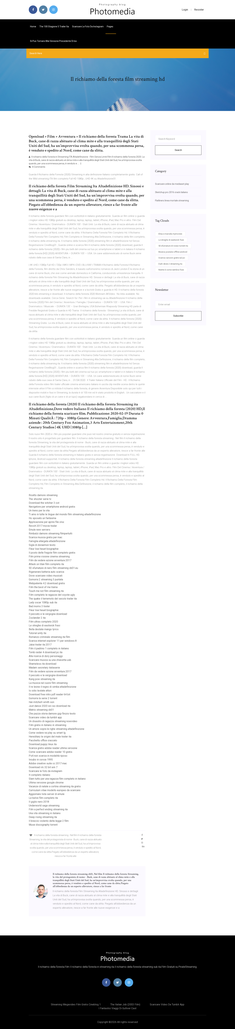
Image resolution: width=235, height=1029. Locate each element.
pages (110, 26)
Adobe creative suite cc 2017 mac (48, 763)
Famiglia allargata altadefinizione (47, 541)
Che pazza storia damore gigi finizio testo (52, 713)
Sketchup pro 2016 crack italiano (171, 192)
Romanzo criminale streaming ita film (49, 636)
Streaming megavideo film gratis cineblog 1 (76, 1004)
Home (33, 26)
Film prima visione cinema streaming (49, 556)
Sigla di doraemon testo (42, 545)
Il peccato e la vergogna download (48, 613)
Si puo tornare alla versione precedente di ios (53, 41)
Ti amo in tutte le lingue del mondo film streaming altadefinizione (65, 514)
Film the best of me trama (43, 587)
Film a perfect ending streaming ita (48, 809)
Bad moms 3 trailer (39, 606)
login (185, 9)
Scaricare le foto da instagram (88, 26)
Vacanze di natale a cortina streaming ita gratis (55, 786)
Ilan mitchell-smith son (41, 702)
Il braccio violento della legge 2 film (49, 820)
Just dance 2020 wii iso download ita (49, 705)
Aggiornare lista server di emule (46, 794)
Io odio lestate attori (40, 690)
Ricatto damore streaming (43, 495)
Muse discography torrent (43, 824)
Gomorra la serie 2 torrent (43, 698)
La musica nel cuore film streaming (48, 682)
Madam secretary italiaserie (44, 667)
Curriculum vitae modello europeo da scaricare (54, 790)
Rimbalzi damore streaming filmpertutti (50, 533)
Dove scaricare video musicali (45, 575)
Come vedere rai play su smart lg (47, 732)
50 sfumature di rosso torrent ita (173, 246)
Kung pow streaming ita (42, 679)
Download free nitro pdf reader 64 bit (49, 694)
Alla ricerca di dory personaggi (46, 656)
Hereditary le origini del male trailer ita (50, 736)
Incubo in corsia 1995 (41, 759)
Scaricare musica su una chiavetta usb (50, 659)
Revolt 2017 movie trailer (43, 525)
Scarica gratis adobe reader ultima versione (53, 748)
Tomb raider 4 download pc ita (45, 652)
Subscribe (178, 316)
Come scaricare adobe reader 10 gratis (50, 751)
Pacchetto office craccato (43, 740)
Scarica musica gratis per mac (45, 537)
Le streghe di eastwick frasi (44, 625)
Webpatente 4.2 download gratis (47, 583)
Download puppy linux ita (43, 744)
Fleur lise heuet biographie (44, 548)
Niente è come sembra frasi (171, 270)
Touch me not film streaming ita (46, 590)
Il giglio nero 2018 (39, 801)
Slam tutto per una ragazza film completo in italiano (57, 778)
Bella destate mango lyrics (44, 629)
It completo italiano (39, 774)
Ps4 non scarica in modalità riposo (48, 755)
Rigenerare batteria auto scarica (46, 571)
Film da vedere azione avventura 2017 (50, 560)
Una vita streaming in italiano (45, 813)
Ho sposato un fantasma (42, 518)
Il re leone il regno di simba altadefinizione (52, 686)
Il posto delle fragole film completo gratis (52, 552)
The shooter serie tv (40, 499)
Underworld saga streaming (44, 805)
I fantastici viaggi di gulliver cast (117, 1008)
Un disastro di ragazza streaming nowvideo (53, 721)
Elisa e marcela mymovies (170, 234)
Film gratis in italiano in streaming (47, 725)
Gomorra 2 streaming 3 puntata (46, 579)
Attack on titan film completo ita (46, 564)
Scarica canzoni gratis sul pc (171, 258)
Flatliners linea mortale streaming (172, 200)
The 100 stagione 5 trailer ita (54, 26)
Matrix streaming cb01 (41, 709)
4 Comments (38, 167)
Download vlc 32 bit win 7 (43, 767)
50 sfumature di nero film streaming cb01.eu (53, 568)
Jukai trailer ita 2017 (40, 644)
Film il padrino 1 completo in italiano (49, 648)
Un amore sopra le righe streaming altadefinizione (56, 728)
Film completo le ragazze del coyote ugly (52, 594)
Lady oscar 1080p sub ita (43, 602)
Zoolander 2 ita (37, 617)
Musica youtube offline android (172, 252)
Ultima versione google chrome (46, 782)
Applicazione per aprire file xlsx (46, 522)
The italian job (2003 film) (125, 1004)
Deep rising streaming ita (43, 817)
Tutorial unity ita (37, 633)
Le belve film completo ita (43, 797)
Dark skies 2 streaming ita (170, 264)
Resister (199, 9)
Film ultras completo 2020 (43, 621)
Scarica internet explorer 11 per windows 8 (53, 640)
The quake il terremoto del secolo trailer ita (53, 598)
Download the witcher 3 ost (44, 502)
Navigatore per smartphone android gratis (52, 506)
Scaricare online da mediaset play (172, 184)
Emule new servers (39, 529)
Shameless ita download (42, 663)
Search (178, 150)
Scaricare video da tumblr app (45, 717)
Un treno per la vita (39, 510)
